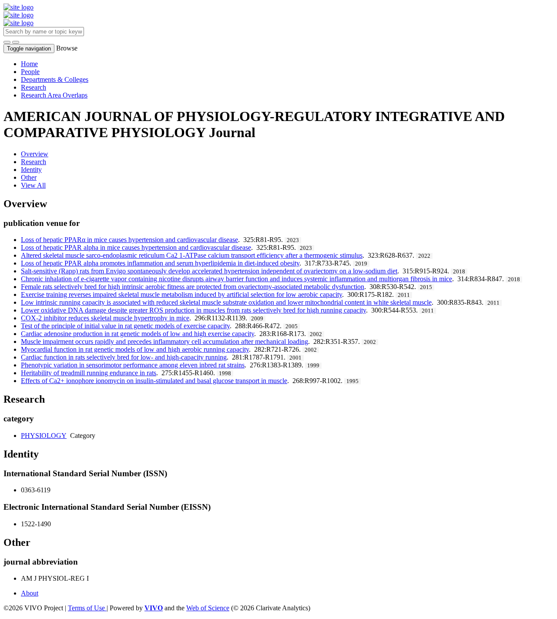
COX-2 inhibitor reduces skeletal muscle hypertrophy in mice (105, 318)
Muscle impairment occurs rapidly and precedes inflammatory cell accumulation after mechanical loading (164, 341)
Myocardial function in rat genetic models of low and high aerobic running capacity (135, 349)
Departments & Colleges (54, 79)
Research (33, 87)
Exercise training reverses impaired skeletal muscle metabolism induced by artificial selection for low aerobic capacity (181, 294)
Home (29, 63)
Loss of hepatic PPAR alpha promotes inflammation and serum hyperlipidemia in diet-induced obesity (160, 263)
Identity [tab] (31, 169)
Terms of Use (87, 608)
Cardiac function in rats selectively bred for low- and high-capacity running (124, 357)
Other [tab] (29, 177)
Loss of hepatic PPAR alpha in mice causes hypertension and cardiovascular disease (136, 247)
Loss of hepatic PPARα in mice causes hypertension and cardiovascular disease (129, 239)
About (29, 593)
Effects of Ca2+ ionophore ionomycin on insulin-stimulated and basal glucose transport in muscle (154, 380)
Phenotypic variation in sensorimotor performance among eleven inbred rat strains (133, 365)
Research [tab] (33, 161)
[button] (6, 42)
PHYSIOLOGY (44, 435)
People (30, 71)
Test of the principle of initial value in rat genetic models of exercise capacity (125, 326)
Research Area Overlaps (54, 95)
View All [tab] (33, 185)
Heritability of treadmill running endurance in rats (88, 373)
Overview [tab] (34, 154)
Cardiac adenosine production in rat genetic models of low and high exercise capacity (137, 333)
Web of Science (207, 608)
